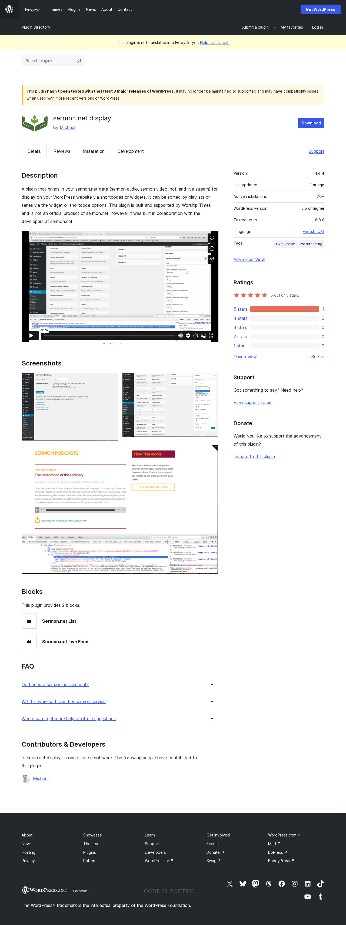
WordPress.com (284, 835)
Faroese (80, 891)
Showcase (92, 835)
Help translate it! (214, 42)
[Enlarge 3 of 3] (211, 452)
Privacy (28, 860)
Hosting (28, 852)
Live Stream (285, 244)
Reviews (62, 151)
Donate (215, 852)
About (27, 835)
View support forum (253, 402)
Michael (67, 127)
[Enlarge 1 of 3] (110, 380)
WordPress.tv (159, 860)
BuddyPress (281, 860)
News (27, 843)
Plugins (89, 852)
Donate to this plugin (254, 456)
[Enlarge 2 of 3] (211, 380)
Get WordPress (320, 9)
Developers (155, 852)
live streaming (311, 244)
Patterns (90, 860)
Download (311, 123)
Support (316, 151)
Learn (150, 835)
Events (213, 843)
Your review (245, 356)
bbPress (278, 852)
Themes (90, 843)
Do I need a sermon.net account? (55, 684)
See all (317, 356)
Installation (94, 151)
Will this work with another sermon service (64, 701)
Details (34, 151)
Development (130, 151)
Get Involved (218, 835)
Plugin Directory (36, 27)
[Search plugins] (79, 60)
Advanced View (249, 259)
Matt (274, 843)
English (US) (313, 231)
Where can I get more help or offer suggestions (69, 718)
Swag (214, 860)
